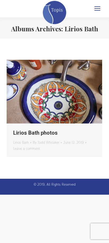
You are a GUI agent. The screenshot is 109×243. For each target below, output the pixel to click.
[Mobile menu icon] (97, 8)
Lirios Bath (21, 142)
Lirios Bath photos (35, 133)
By (46, 142)
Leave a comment (26, 148)
